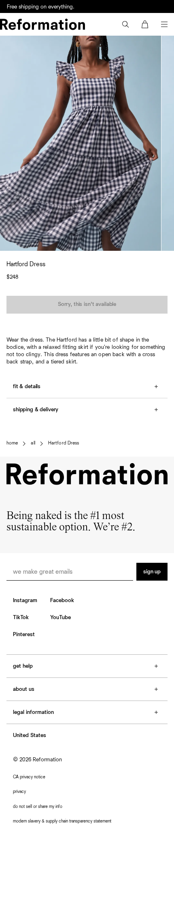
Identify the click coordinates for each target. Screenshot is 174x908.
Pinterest (24, 634)
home (12, 443)
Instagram (25, 600)
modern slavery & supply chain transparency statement (62, 821)
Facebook (62, 600)
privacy (19, 791)
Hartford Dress (63, 443)
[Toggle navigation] (164, 24)
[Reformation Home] (42, 24)
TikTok (21, 617)
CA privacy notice (29, 777)
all (33, 443)
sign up (152, 572)
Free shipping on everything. (40, 7)
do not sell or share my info (37, 806)
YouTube (60, 617)
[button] (125, 24)
